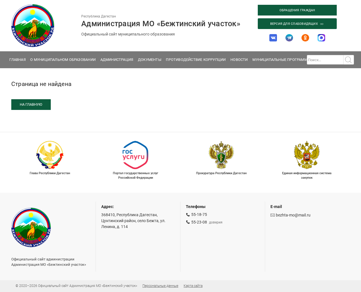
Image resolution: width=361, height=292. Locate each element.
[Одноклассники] (305, 38)
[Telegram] (289, 38)
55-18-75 (199, 214)
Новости (239, 59)
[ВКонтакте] (273, 38)
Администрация (116, 59)
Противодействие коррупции (196, 59)
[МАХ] (321, 38)
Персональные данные (160, 286)
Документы (149, 59)
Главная (17, 59)
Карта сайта (193, 286)
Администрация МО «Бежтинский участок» (160, 23)
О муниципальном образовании (62, 59)
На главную (31, 104)
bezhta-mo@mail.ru (293, 215)
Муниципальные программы (281, 59)
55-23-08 (199, 222)
